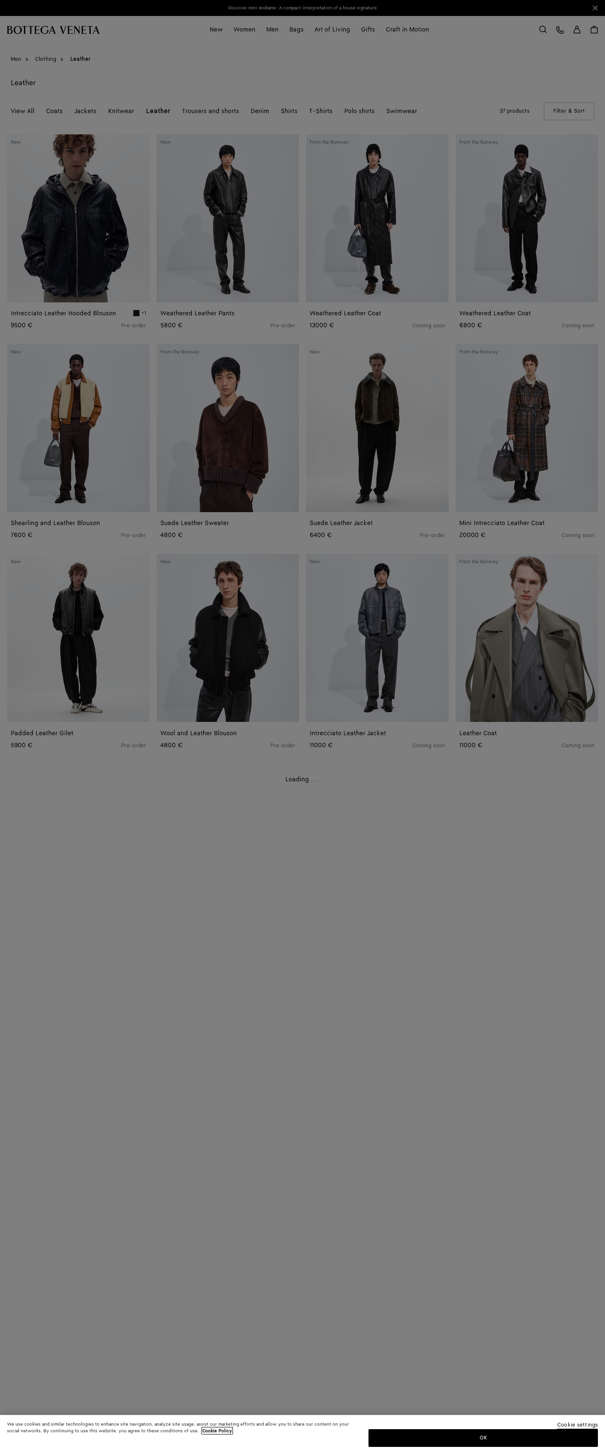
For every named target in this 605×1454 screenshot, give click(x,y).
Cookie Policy (217, 1431)
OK (483, 1438)
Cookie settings (577, 1425)
